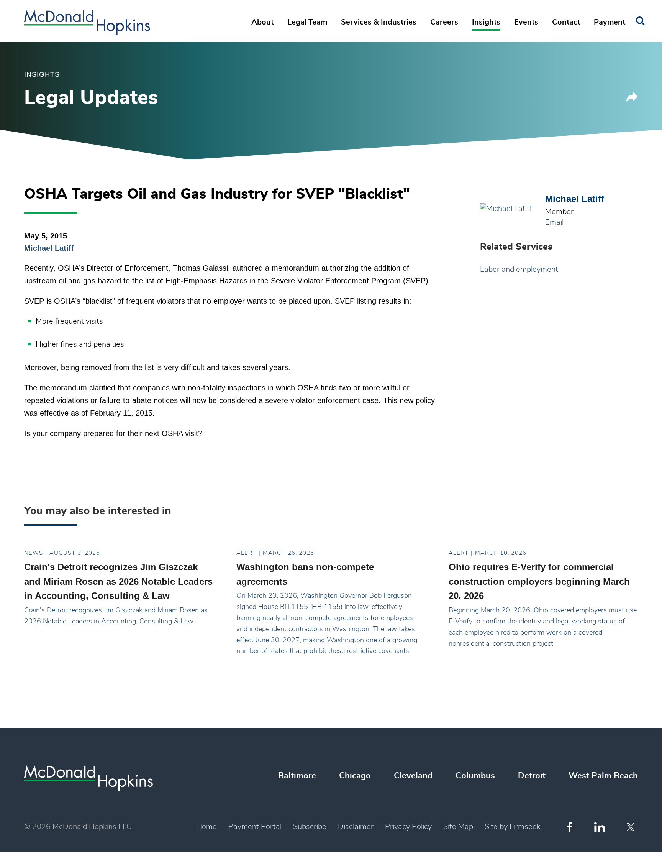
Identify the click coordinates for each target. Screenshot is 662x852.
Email (554, 222)
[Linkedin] (599, 827)
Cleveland (413, 775)
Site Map (458, 827)
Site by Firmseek (513, 827)
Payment (609, 22)
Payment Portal (255, 827)
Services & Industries (378, 22)
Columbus (475, 775)
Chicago (355, 775)
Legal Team (307, 22)
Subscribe (309, 827)
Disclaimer (356, 827)
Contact (566, 22)
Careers (444, 22)
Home (206, 827)
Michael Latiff (49, 248)
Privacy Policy (408, 827)
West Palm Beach (603, 775)
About (262, 22)
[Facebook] (569, 827)
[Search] (640, 21)
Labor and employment (519, 269)
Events (526, 22)
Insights (486, 22)
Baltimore (297, 775)
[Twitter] (631, 827)
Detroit (532, 775)
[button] (632, 99)
